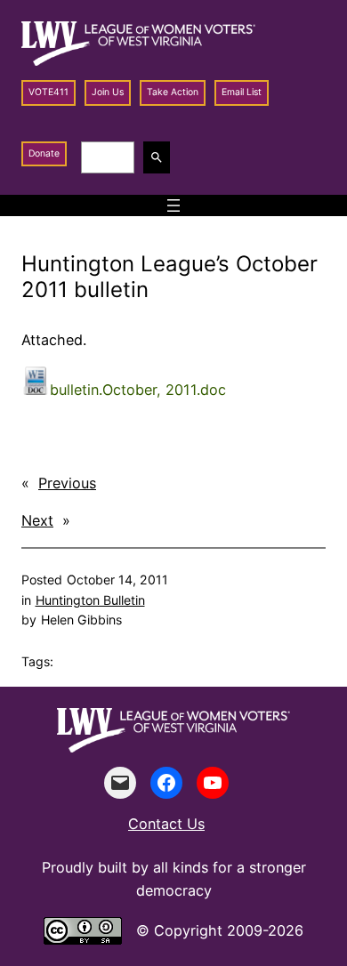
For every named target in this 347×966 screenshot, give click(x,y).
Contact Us (166, 824)
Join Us (108, 92)
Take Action (172, 92)
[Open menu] (173, 205)
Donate (44, 153)
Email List (242, 92)
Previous (67, 483)
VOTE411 (48, 92)
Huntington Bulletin (90, 600)
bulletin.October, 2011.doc (138, 389)
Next (37, 520)
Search (159, 157)
